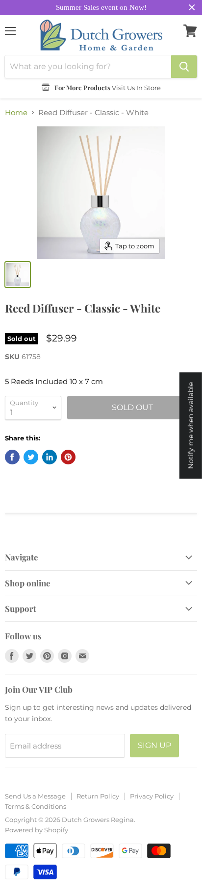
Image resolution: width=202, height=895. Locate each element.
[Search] (184, 66)
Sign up (154, 745)
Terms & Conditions (35, 806)
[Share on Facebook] (12, 457)
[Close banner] (192, 7)
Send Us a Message (35, 796)
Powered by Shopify (36, 830)
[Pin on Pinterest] (68, 457)
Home (16, 112)
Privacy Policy (152, 796)
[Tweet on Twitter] (31, 457)
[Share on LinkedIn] (49, 457)
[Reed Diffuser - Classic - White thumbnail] (17, 274)
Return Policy (97, 796)
